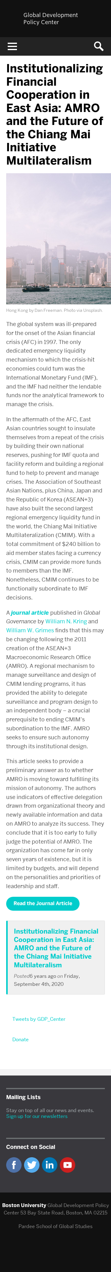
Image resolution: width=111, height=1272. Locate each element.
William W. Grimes (30, 630)
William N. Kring (66, 621)
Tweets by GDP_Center (38, 1019)
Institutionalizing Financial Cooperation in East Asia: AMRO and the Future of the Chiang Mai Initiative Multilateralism (56, 948)
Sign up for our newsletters (37, 1116)
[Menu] (12, 46)
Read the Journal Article (43, 903)
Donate (20, 1039)
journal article (30, 613)
